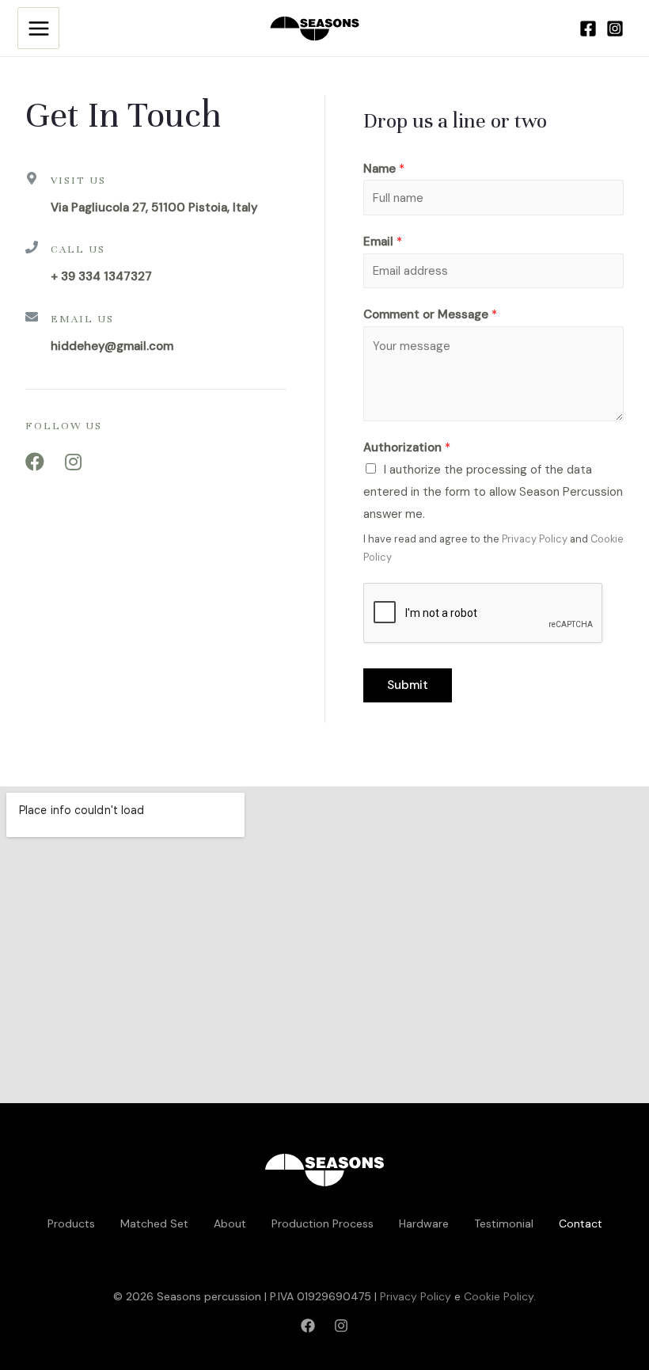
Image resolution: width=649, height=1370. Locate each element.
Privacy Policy (534, 539)
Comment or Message (430, 314)
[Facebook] (588, 28)
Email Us (82, 319)
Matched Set (154, 1223)
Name (383, 169)
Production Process (322, 1223)
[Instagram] (615, 28)
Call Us (78, 249)
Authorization (406, 447)
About (230, 1223)
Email (382, 241)
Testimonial (503, 1223)
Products (71, 1223)
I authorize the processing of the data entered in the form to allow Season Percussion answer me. (493, 492)
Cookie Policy (498, 1296)
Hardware (424, 1223)
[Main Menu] (38, 28)
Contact (580, 1223)
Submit (407, 685)
